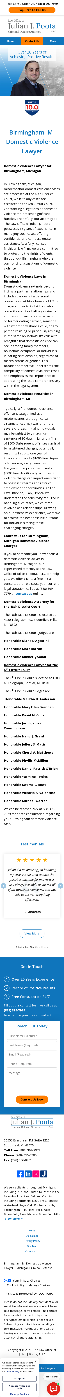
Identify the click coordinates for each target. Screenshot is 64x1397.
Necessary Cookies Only (19, 1387)
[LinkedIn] (28, 1173)
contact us (24, 593)
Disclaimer (32, 1236)
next (60, 888)
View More (32, 933)
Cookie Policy (16, 1285)
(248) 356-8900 (26, 1155)
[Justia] (43, 1173)
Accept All (19, 1378)
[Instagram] (35, 1173)
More (53, 41)
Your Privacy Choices (26, 1280)
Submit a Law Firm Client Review (32, 947)
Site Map (32, 1246)
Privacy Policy (32, 1241)
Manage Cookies (39, 1285)
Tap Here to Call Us (32, 10)
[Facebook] (20, 1173)
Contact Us (32, 41)
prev (3, 888)
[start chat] (53, 1388)
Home (10, 41)
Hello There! (52, 1376)
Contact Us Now (32, 1099)
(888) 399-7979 (29, 1150)
